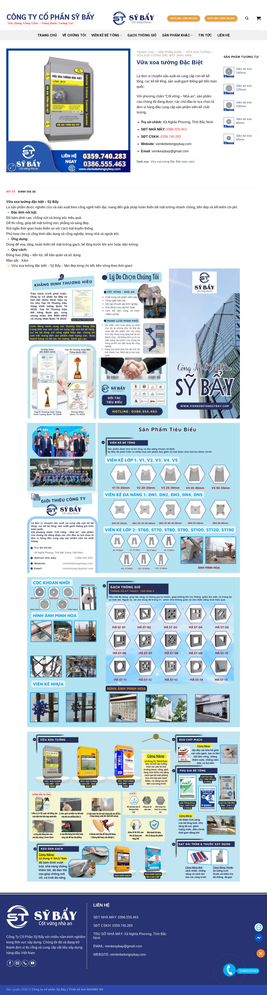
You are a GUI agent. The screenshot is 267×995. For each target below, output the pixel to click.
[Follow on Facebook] (247, 3)
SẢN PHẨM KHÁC (176, 35)
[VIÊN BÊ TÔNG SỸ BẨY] (133, 18)
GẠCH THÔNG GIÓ (141, 35)
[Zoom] (12, 167)
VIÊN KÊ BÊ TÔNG (105, 35)
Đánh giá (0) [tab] (27, 191)
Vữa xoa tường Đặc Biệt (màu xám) (164, 55)
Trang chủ (47, 35)
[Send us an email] (258, 3)
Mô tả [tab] (10, 191)
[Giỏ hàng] (259, 18)
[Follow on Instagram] (250, 3)
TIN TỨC (205, 35)
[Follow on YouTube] (32, 963)
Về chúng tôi (74, 35)
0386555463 (248, 971)
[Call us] (25, 963)
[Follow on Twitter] (254, 3)
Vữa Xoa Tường (198, 52)
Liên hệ (223, 35)
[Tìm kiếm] (246, 18)
